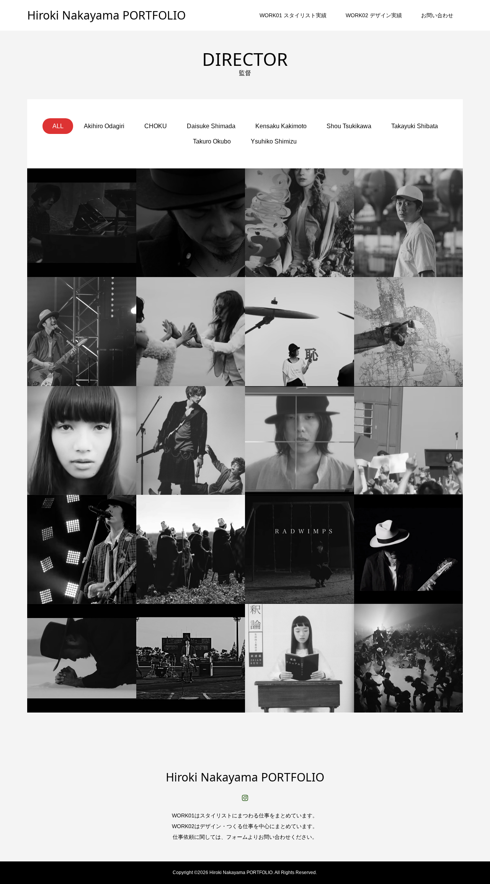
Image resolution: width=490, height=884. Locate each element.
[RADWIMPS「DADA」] (299, 331)
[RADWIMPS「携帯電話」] (299, 440)
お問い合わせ (437, 15)
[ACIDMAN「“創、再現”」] (81, 331)
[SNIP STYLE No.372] (190, 440)
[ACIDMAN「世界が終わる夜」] (190, 222)
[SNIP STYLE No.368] (299, 658)
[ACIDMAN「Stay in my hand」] (408, 658)
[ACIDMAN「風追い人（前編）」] (190, 331)
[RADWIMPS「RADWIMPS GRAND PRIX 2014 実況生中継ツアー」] (81, 549)
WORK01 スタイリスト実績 (293, 15)
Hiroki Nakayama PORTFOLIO (106, 15)
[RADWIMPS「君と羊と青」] (81, 440)
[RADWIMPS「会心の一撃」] (190, 658)
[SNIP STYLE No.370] (299, 222)
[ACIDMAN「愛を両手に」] (408, 222)
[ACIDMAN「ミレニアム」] (408, 549)
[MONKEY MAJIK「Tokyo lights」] (408, 331)
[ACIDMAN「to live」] (190, 549)
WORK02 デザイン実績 (374, 15)
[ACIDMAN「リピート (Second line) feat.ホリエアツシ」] (81, 222)
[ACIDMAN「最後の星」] (81, 658)
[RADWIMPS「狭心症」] (299, 549)
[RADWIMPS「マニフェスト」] (408, 440)
